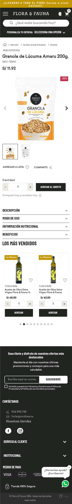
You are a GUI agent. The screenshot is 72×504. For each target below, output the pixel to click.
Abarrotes (14, 45)
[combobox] (36, 23)
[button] (36, 32)
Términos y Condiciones (39, 387)
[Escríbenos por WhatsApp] (65, 484)
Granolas (53, 45)
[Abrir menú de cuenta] (59, 14)
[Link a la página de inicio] (4, 45)
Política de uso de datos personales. (38, 389)
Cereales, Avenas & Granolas (34, 45)
